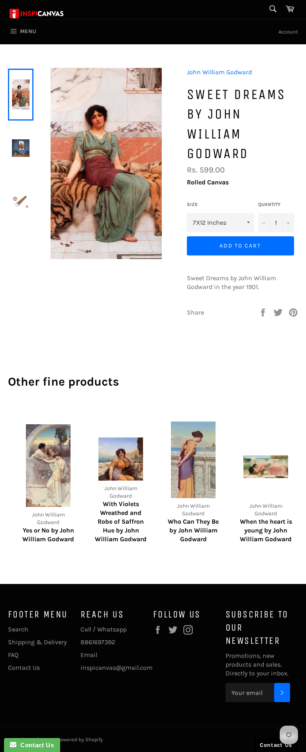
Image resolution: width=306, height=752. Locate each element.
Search (18, 629)
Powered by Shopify (80, 739)
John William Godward (219, 72)
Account (288, 32)
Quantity (269, 204)
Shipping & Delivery (37, 642)
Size (192, 204)
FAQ (13, 655)
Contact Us (24, 667)
